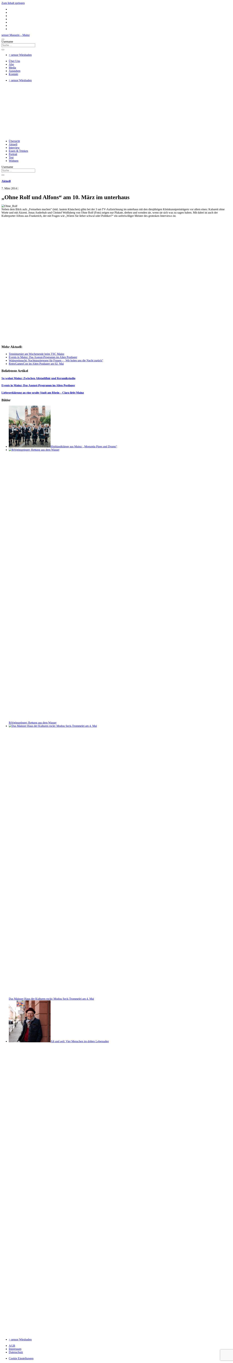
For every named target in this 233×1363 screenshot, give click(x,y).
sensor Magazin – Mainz (15, 35)
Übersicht (14, 141)
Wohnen (13, 160)
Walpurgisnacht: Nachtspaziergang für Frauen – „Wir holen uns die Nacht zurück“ (56, 360)
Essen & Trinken (18, 150)
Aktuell (13, 144)
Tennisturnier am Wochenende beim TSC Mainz (36, 353)
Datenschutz (16, 1352)
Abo (11, 64)
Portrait (13, 154)
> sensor (20, 54)
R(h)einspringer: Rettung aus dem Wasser (32, 722)
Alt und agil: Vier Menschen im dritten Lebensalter (80, 1041)
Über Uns (14, 61)
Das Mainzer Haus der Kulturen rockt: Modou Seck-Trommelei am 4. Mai (51, 998)
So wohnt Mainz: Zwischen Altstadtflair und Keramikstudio (38, 378)
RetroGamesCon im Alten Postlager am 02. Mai (36, 363)
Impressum (15, 1348)
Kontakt (13, 74)
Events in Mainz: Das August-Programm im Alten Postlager (43, 357)
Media (12, 67)
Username (7, 41)
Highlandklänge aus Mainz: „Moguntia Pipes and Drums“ (84, 446)
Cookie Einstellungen (21, 1358)
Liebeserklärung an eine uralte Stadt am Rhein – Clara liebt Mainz (42, 392)
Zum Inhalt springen (13, 3)
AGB (12, 1345)
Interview (14, 147)
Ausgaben (14, 70)
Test (11, 157)
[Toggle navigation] (2, 39)
